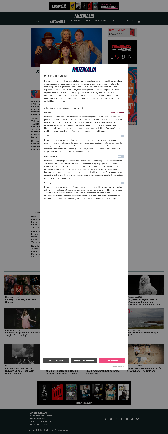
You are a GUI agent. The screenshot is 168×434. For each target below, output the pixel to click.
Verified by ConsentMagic (118, 366)
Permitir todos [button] (112, 361)
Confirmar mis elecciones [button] (84, 361)
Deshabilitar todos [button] (56, 361)
